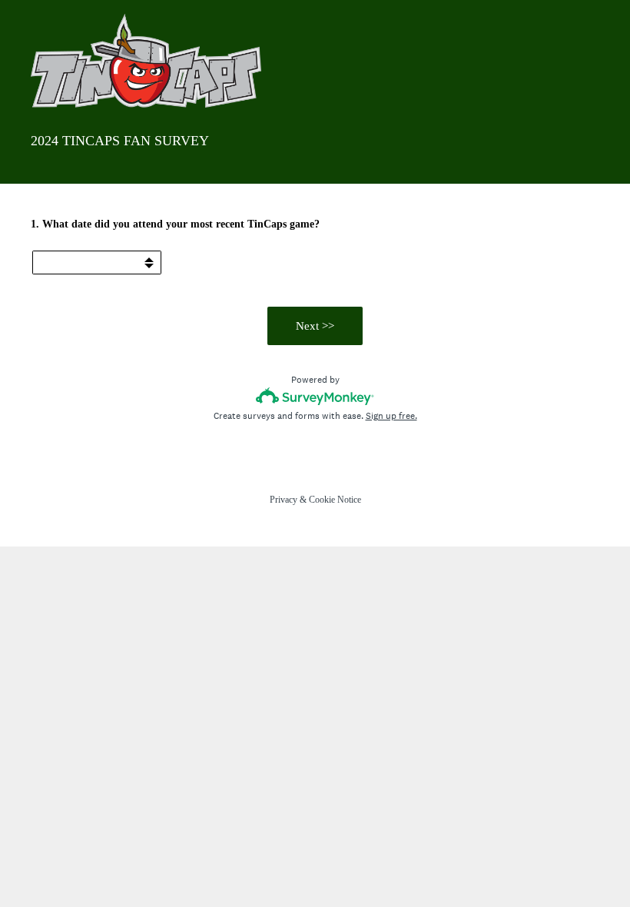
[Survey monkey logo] (315, 396)
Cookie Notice (335, 499)
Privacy (283, 499)
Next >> (315, 326)
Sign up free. (391, 416)
